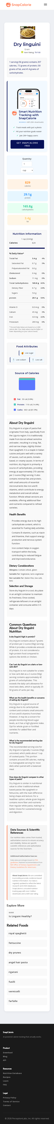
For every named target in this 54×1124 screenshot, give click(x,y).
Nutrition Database (12, 1073)
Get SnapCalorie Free (27, 144)
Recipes (7, 1077)
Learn (6, 1081)
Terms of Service (11, 1101)
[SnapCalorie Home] (19, 4)
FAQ (5, 1084)
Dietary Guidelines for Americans (23, 867)
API (4, 1060)
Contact (7, 1105)
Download (7, 1052)
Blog (5, 1056)
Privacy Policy (9, 1097)
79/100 (38, 52)
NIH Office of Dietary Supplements (23, 865)
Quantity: (27, 158)
